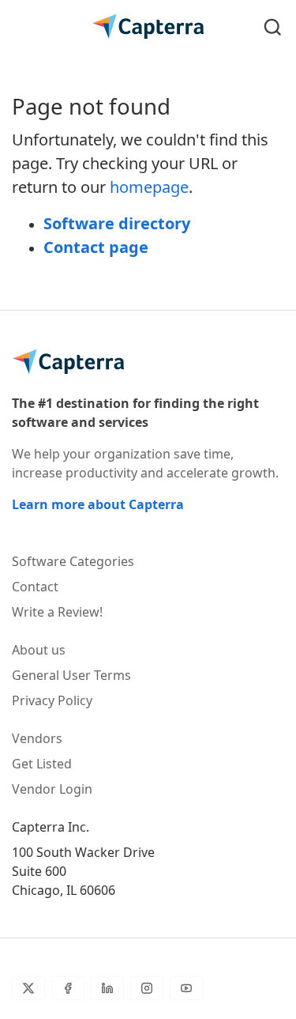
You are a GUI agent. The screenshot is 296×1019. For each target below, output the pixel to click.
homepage (149, 187)
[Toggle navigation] (23, 26)
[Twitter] (28, 988)
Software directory (116, 223)
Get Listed (42, 763)
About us (39, 650)
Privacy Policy (52, 700)
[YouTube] (186, 988)
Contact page (95, 247)
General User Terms (71, 675)
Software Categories (73, 561)
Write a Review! (57, 612)
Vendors (37, 738)
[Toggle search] (272, 26)
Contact (35, 586)
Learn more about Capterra (98, 504)
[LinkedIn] (107, 988)
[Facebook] (67, 988)
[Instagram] (146, 988)
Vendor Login (52, 789)
